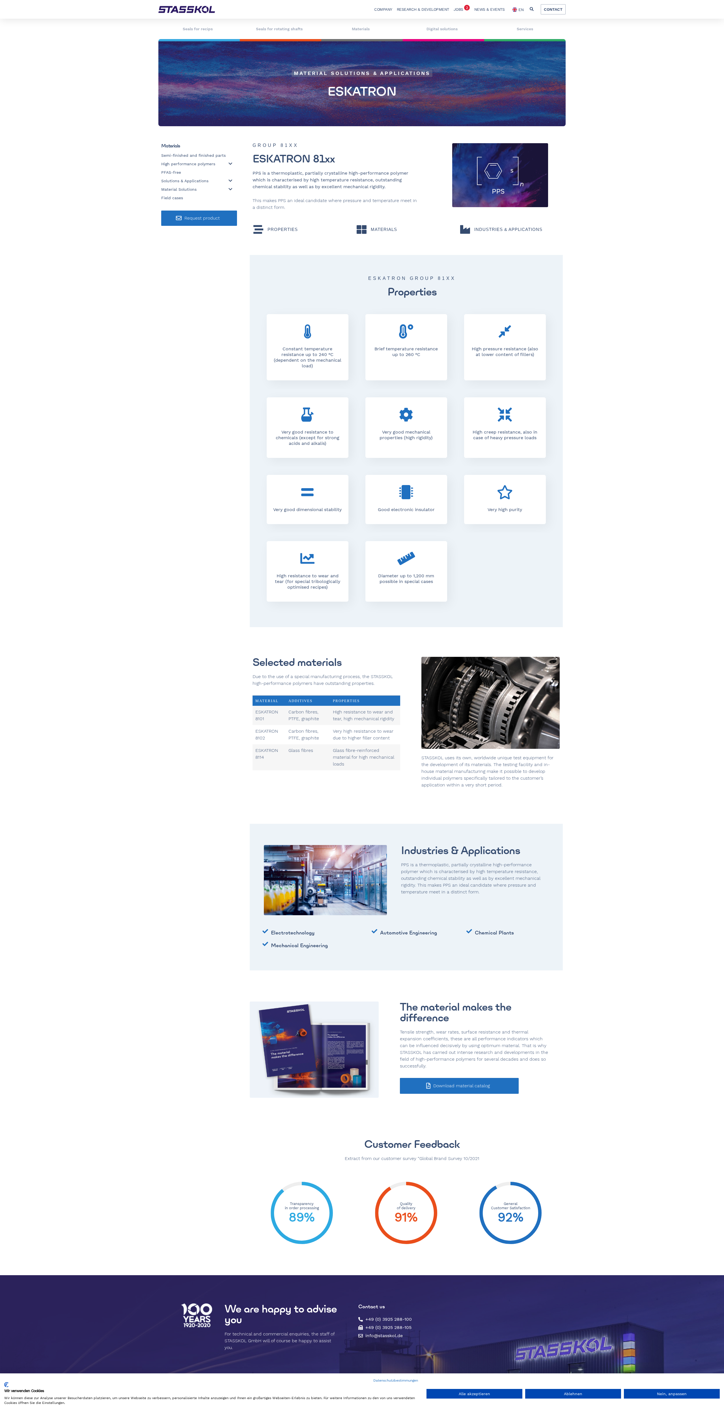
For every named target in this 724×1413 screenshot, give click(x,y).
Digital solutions (442, 29)
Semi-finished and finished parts (193, 155)
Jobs (461, 8)
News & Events (489, 9)
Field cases (172, 198)
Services (525, 29)
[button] (531, 9)
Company (383, 9)
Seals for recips (198, 29)
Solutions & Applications (184, 181)
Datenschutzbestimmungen (395, 1380)
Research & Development (423, 9)
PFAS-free (171, 172)
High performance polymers (188, 164)
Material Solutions (179, 189)
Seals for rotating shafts (279, 29)
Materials (361, 29)
